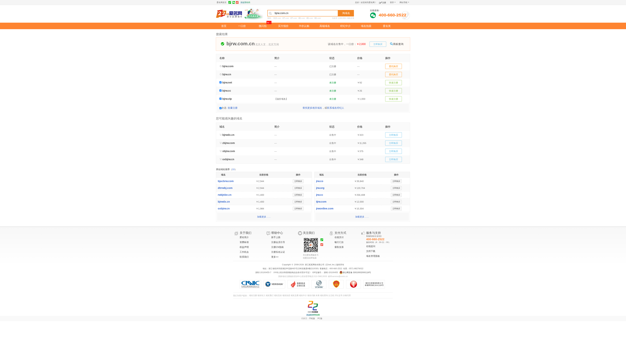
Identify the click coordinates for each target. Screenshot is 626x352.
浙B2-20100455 (330, 272)
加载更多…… (264, 216)
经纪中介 (345, 26)
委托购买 (393, 66)
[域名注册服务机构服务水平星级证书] (355, 284)
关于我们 (245, 233)
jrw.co (319, 181)
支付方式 (340, 233)
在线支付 (339, 237)
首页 (223, 26)
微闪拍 (263, 26)
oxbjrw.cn (224, 208)
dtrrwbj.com (225, 188)
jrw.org (320, 188)
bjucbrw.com (226, 181)
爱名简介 (244, 237)
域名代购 (311, 295)
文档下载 (370, 251)
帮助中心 (277, 233)
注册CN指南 (277, 247)
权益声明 (244, 247)
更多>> (274, 257)
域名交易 (294, 295)
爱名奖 (387, 26)
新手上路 (275, 237)
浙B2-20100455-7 (263, 272)
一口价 (242, 26)
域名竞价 (278, 295)
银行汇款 (339, 242)
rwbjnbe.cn (224, 194)
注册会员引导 (278, 242)
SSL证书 (338, 295)
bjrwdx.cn (224, 201)
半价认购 (304, 26)
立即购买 (377, 44)
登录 (392, 2)
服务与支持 (373, 233)
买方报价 (283, 26)
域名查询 (324, 295)
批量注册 (233, 107)
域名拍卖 (366, 26)
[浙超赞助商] (253, 13)
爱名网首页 (221, 2)
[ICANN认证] (320, 284)
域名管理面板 (373, 256)
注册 (384, 2)
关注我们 (309, 233)
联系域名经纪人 (335, 107)
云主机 (331, 295)
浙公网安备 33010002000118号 (357, 272)
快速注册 (393, 82)
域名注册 (253, 295)
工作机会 (244, 252)
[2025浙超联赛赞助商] (313, 308)
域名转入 (261, 295)
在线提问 (370, 246)
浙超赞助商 (245, 2)
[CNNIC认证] (252, 284)
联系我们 (244, 257)
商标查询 (398, 44)
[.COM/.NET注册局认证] (276, 284)
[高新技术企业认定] (300, 284)
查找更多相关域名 (312, 107)
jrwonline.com (324, 208)
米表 (318, 295)
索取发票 (339, 247)
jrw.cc (319, 194)
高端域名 (325, 26)
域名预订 (270, 295)
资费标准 (244, 242)
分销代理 (347, 295)
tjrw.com (321, 201)
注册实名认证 (278, 252)
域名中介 (303, 295)
